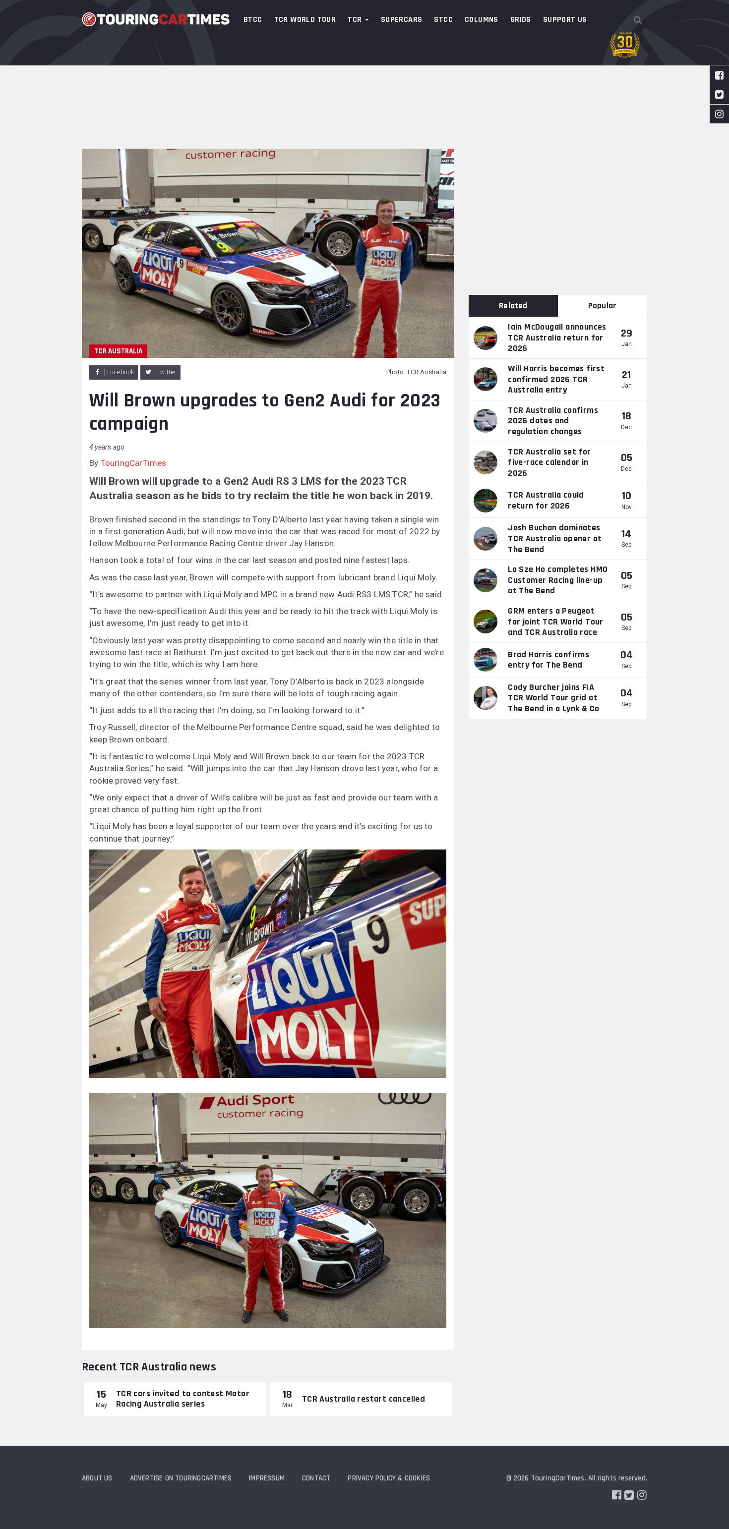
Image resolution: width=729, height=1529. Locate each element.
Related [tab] (513, 305)
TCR (356, 19)
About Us (97, 1478)
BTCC (252, 19)
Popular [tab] (602, 305)
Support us (565, 19)
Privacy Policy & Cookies (389, 1478)
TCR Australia (118, 351)
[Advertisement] (364, 74)
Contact (316, 1478)
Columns (481, 19)
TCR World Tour (305, 19)
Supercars (402, 19)
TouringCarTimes (134, 463)
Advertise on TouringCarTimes (181, 1478)
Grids (520, 19)
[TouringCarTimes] (156, 19)
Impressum (267, 1478)
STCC (443, 19)
